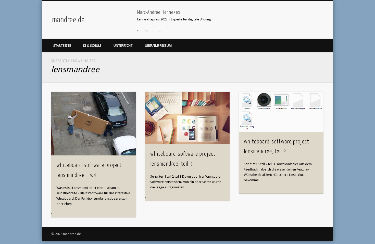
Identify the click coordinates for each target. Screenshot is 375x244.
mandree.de (68, 20)
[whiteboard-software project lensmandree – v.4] (93, 123)
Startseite (62, 45)
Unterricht (123, 45)
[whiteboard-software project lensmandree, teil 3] (187, 118)
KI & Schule (92, 45)
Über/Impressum (158, 45)
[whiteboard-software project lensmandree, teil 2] (281, 112)
